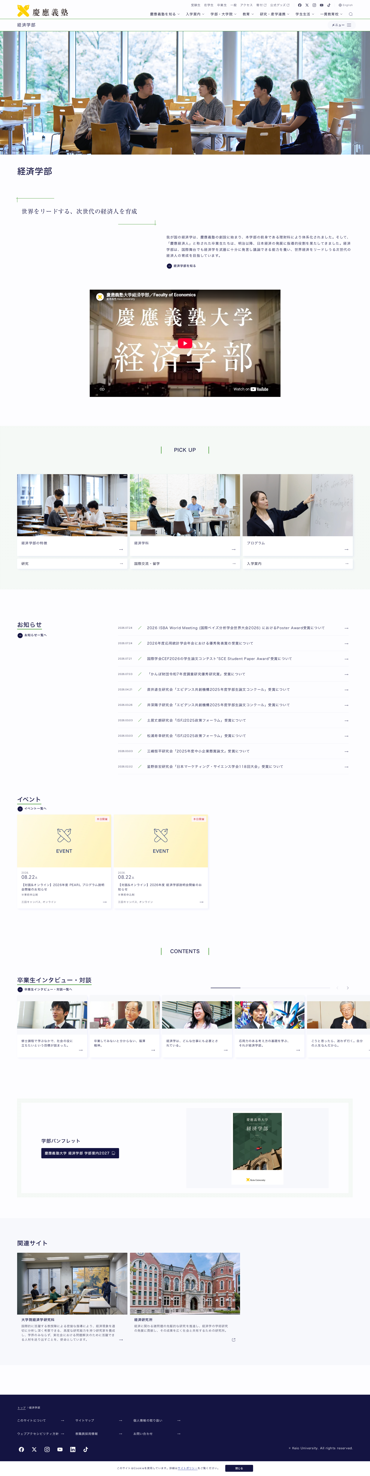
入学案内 (193, 14)
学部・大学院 (221, 14)
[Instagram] (314, 5)
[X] (307, 5)
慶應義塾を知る (163, 14)
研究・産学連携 (273, 14)
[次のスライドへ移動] (347, 988)
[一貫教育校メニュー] (341, 14)
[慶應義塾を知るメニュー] (178, 14)
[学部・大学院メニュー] (235, 14)
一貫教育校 (329, 14)
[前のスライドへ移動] (337, 988)
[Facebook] (299, 5)
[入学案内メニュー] (203, 14)
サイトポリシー (187, 1468)
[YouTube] (321, 5)
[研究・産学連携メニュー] (288, 14)
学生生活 (302, 14)
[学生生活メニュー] (313, 14)
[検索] (351, 14)
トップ (22, 1407)
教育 (246, 14)
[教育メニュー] (252, 14)
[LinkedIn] (73, 1449)
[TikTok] (328, 5)
